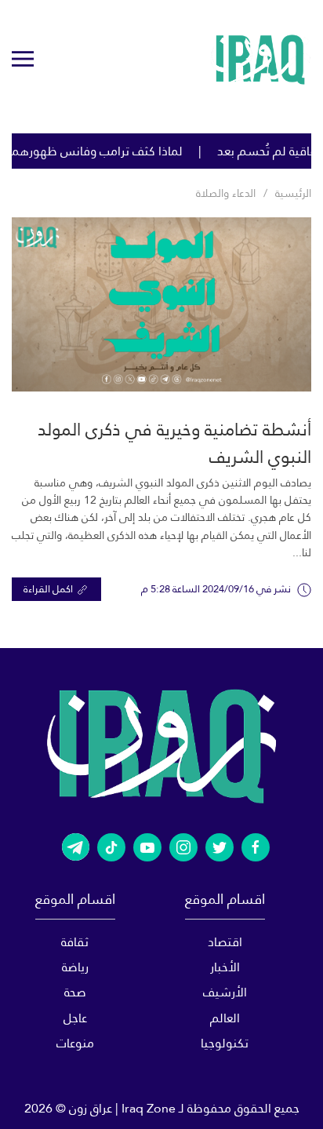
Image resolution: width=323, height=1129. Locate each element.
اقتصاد (225, 942)
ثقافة (75, 942)
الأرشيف (225, 992)
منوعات (75, 1043)
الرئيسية (293, 193)
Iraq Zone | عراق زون (122, 1108)
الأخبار (225, 967)
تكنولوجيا (225, 1043)
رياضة (75, 967)
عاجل (75, 1018)
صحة (75, 992)
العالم (225, 1018)
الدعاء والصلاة (226, 193)
